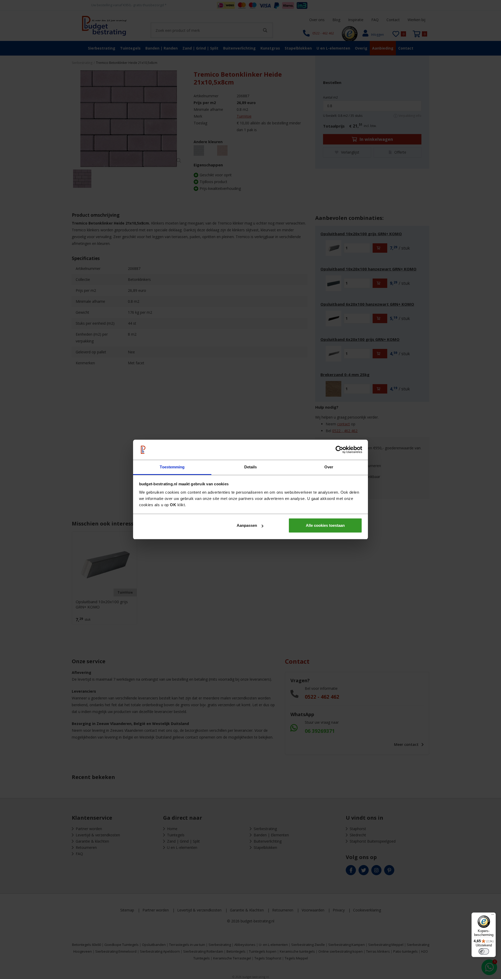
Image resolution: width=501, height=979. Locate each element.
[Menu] (493, 915)
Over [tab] (328, 467)
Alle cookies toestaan (325, 525)
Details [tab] (250, 467)
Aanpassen (247, 525)
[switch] (484, 951)
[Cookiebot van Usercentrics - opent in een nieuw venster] (339, 450)
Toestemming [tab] (172, 467)
